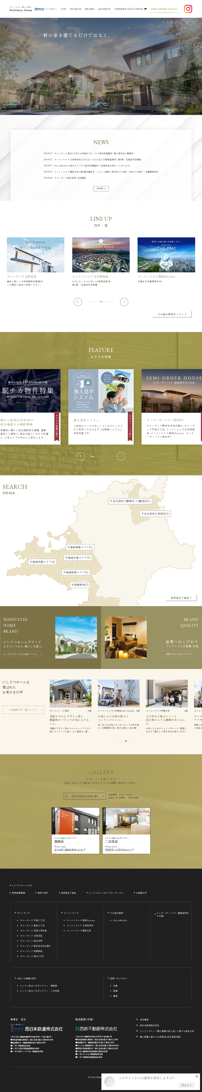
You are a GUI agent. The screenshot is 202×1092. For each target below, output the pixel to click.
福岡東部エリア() (80, 547)
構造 (115, 996)
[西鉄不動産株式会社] (96, 1029)
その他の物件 (116, 912)
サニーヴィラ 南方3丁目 (32, 956)
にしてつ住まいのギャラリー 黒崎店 (38, 986)
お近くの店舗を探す (26, 978)
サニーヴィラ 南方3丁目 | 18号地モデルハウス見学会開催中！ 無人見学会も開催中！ (94, 153)
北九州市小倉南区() (155, 513)
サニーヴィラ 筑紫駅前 (31, 951)
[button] (78, 302)
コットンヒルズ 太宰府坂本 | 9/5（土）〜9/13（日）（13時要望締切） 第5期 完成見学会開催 (97, 159)
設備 (115, 991)
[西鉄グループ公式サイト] (46, 9)
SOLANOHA (120, 920)
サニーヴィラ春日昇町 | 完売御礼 (70, 177)
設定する (186, 1085)
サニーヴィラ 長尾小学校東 (33, 930)
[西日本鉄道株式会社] (36, 1028)
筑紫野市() (80, 585)
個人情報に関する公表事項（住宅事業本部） (160, 1037)
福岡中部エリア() (78, 558)
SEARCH (75, 9)
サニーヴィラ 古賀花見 (31, 936)
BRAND (90, 9)
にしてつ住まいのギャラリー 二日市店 (39, 991)
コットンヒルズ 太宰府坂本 (80, 925)
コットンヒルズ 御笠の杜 (79, 930)
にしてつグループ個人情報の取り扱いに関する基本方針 (167, 1031)
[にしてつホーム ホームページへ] (21, 9)
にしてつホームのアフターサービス (106, 892)
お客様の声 (141, 892)
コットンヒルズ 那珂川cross (81, 920)
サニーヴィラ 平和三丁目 (32, 920)
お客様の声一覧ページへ (23, 710)
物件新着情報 (18, 892)
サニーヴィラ (23, 912)
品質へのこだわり (118, 978)
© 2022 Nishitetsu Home (101, 1077)
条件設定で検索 (68, 892)
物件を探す (43, 892)
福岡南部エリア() (76, 572)
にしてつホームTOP (22, 885)
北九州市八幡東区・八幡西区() (130, 501)
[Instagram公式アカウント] (188, 9)
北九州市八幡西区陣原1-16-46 (70, 849)
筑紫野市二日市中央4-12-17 (119, 849)
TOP (63, 9)
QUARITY (104, 9)
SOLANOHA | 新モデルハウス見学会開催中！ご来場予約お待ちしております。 (92, 165)
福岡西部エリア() (42, 562)
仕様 (115, 986)
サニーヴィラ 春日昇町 (31, 941)
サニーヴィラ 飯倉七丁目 (32, 925)
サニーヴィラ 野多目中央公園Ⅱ (35, 946)
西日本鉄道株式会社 (149, 1025)
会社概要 (144, 1020)
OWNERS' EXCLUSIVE (128, 9)
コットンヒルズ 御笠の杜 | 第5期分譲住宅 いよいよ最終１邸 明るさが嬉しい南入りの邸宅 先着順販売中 (106, 171)
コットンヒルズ (71, 912)
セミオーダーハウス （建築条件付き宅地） (173, 914)
